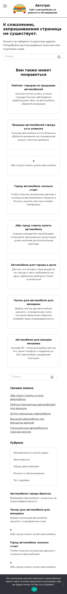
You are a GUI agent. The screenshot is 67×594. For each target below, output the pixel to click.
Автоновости (21, 459)
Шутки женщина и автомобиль (30, 413)
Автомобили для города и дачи (33, 264)
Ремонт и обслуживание (28, 473)
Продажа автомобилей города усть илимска (33, 126)
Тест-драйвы (21, 480)
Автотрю (42, 5)
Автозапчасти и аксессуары (30, 452)
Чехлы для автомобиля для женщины (33, 302)
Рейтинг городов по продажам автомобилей (33, 87)
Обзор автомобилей (26, 466)
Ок (34, 589)
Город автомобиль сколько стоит (33, 188)
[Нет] (63, 584)
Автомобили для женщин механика (33, 341)
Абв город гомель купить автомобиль (33, 227)
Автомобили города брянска (30, 493)
